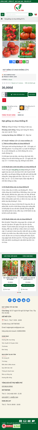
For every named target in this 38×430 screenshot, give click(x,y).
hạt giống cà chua (18, 170)
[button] (18, 112)
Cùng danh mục (28, 256)
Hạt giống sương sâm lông (13, 106)
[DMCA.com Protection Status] (16, 426)
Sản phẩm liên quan (10, 256)
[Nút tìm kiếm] (31, 14)
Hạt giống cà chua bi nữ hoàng (10, 278)
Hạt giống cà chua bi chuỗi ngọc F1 (28, 278)
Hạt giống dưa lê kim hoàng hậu (30, 106)
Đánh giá (21, 115)
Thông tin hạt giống (8, 115)
